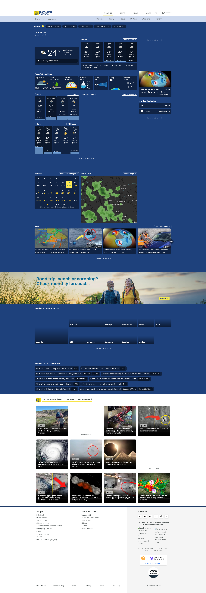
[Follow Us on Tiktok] (155, 516)
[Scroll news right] (171, 241)
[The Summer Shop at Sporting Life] (163, 336)
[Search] (156, 13)
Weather (42, 19)
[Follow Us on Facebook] (139, 516)
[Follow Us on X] (166, 516)
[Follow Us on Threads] (161, 516)
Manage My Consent (44, 529)
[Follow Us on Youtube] (150, 516)
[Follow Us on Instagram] (145, 516)
